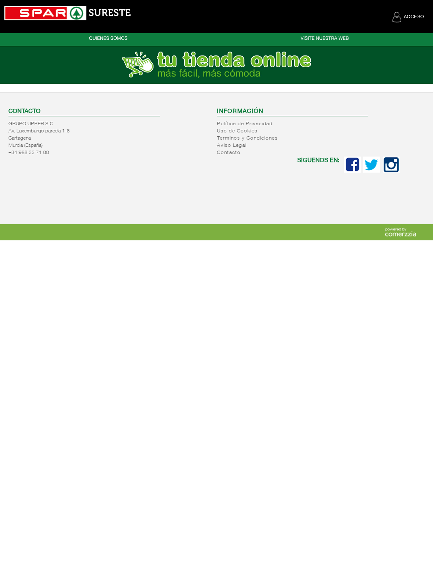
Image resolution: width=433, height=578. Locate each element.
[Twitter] (371, 170)
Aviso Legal (232, 145)
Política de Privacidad (245, 124)
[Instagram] (391, 170)
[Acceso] (216, 82)
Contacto (229, 152)
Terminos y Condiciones (247, 138)
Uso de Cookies (237, 131)
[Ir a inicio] (67, 13)
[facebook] (352, 170)
